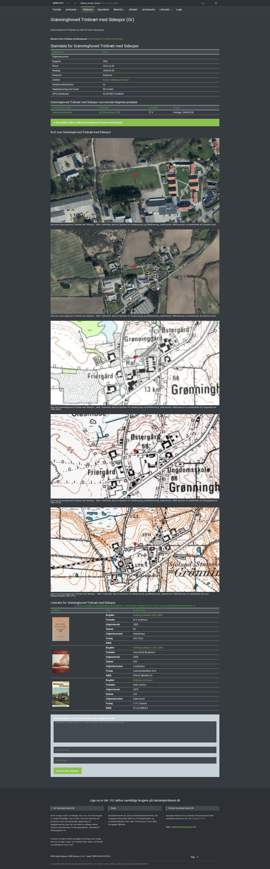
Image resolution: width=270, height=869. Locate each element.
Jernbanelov (148, 9)
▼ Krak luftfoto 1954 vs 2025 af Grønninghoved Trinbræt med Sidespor (88, 122)
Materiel (117, 9)
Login (179, 9)
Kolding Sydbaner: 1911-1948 (148, 647)
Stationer (88, 9)
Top (193, 856)
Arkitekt (133, 9)
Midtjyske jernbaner (143, 680)
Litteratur (165, 9)
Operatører (103, 9)
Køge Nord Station (88, 3)
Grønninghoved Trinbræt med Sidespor (105, 39)
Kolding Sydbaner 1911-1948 (147, 615)
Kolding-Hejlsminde (62, 112)
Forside (57, 9)
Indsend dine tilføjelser (68, 771)
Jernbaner (71, 9)
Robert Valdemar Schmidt (116, 80)
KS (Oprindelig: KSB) (109, 112)
